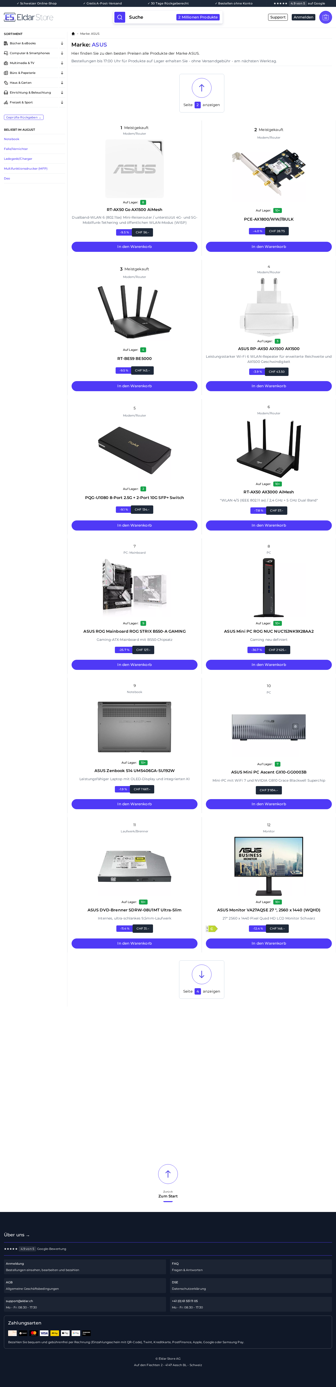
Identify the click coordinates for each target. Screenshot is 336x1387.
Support (278, 17)
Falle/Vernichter (16, 149)
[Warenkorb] (325, 17)
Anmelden (303, 17)
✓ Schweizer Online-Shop (37, 3)
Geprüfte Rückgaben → (23, 117)
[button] (212, 929)
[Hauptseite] (58, 17)
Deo (7, 178)
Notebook (11, 139)
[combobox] (173, 17)
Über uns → (17, 1235)
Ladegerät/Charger (18, 159)
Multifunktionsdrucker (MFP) (25, 168)
